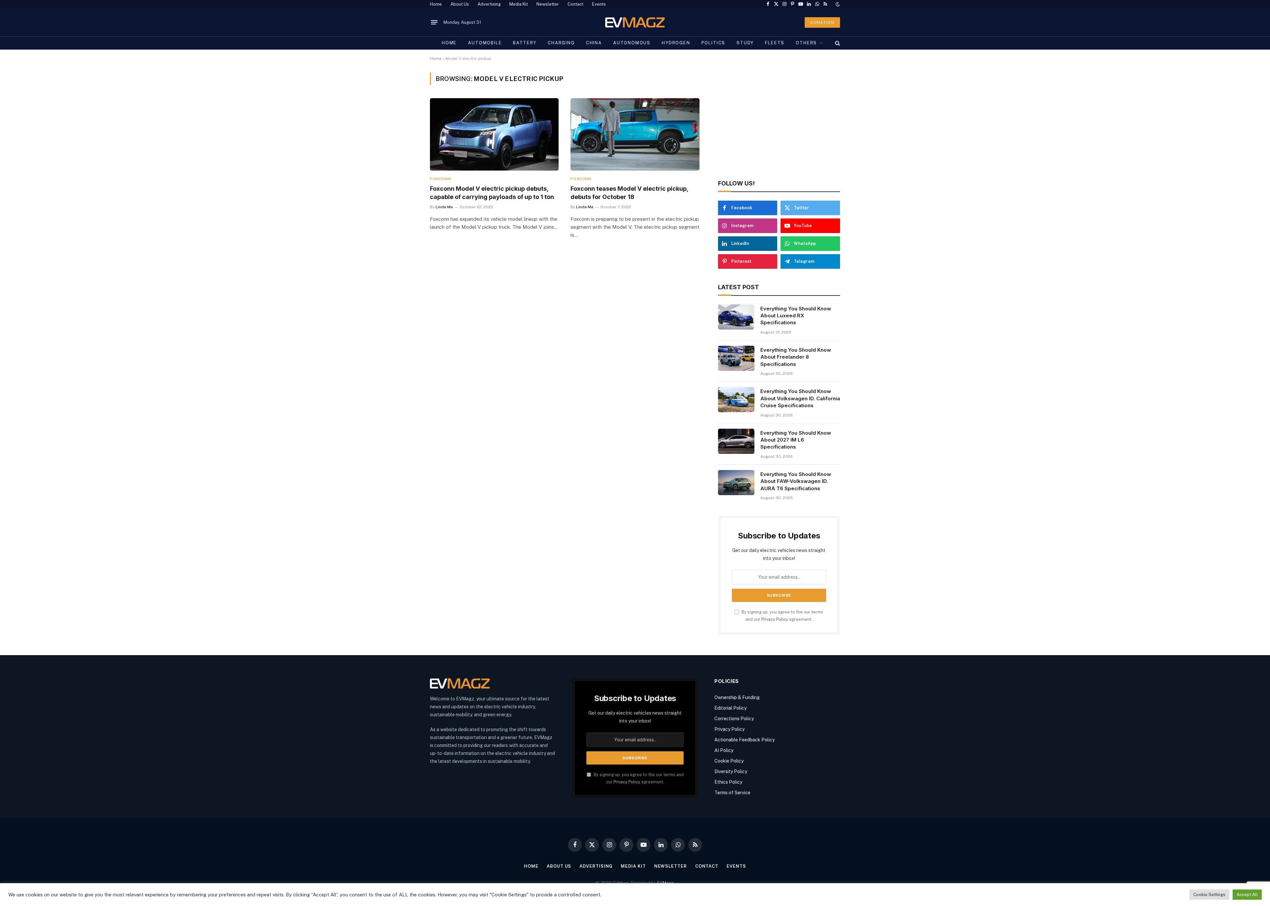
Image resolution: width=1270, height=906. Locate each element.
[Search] (837, 43)
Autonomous (632, 42)
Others (806, 42)
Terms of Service (732, 792)
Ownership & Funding (737, 697)
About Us (459, 4)
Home (436, 4)
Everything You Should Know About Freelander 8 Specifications (795, 357)
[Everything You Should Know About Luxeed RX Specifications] (736, 317)
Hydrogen (676, 42)
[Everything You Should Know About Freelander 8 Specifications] (736, 358)
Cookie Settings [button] (1209, 894)
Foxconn (440, 179)
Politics (713, 42)
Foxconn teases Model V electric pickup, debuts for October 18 (629, 192)
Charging (561, 42)
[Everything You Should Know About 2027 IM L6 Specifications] (736, 441)
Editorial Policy (730, 708)
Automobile (485, 42)
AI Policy (723, 750)
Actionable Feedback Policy (744, 739)
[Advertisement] (779, 118)
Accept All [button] (1247, 894)
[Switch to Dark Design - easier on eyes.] (837, 4)
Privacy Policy (774, 619)
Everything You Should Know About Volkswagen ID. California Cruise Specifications (800, 398)
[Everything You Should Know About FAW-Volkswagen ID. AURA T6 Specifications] (736, 482)
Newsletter (547, 4)
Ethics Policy (728, 782)
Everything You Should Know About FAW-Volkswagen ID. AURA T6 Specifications (795, 481)
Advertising (489, 4)
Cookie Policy (728, 761)
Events (599, 4)
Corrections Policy (734, 718)
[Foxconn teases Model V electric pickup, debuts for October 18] (635, 134)
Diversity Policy (730, 771)
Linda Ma (444, 207)
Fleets (774, 42)
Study (745, 42)
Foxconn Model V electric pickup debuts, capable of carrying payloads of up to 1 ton (492, 192)
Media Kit (518, 4)
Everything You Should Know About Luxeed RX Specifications (795, 315)
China (594, 42)
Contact (575, 4)
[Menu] (434, 22)
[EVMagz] (635, 22)
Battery (524, 42)
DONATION (822, 22)
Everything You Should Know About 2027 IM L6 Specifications (795, 440)
